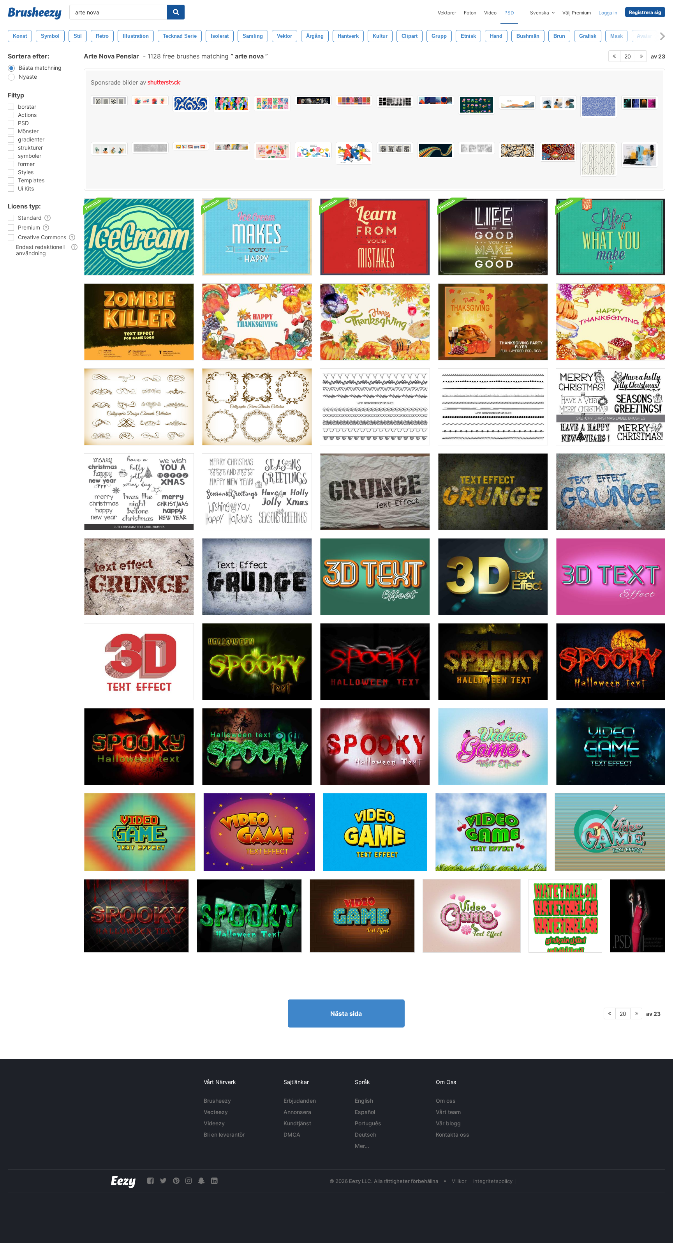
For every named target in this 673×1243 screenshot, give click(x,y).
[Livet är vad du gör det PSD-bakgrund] (610, 236)
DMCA (292, 1134)
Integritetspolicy (493, 1181)
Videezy (214, 1123)
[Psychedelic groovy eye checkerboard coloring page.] (558, 152)
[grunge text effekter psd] (493, 491)
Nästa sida (346, 1013)
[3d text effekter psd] (610, 576)
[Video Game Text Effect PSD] (493, 746)
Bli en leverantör (224, 1134)
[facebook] (150, 1181)
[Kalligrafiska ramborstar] (257, 406)
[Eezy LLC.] (123, 1181)
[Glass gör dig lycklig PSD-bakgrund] (257, 236)
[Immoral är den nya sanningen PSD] (637, 916)
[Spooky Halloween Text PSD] (375, 661)
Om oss (446, 1100)
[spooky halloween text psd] (257, 661)
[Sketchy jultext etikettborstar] (139, 491)
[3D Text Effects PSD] (375, 576)
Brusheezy (217, 1100)
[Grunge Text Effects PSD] (375, 491)
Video (490, 13)
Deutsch (365, 1134)
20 (627, 56)
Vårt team (448, 1112)
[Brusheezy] (35, 13)
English (364, 1100)
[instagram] (188, 1181)
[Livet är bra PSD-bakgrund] (493, 236)
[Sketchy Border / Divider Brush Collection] (493, 406)
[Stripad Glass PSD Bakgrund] (139, 236)
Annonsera (297, 1112)
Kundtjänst (297, 1123)
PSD (509, 13)
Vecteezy (216, 1112)
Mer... (362, 1145)
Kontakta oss (452, 1134)
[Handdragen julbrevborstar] (257, 491)
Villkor (459, 1181)
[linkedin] (214, 1181)
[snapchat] (201, 1181)
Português (368, 1123)
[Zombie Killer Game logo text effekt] (139, 321)
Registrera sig (645, 12)
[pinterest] (176, 1181)
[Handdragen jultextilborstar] (610, 406)
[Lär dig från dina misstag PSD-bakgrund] (375, 236)
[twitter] (163, 1181)
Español (365, 1112)
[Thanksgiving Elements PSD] (257, 321)
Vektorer (447, 13)
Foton (470, 13)
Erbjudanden (300, 1100)
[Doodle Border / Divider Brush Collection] (375, 406)
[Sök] (176, 12)
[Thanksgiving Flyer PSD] (493, 321)
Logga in (608, 13)
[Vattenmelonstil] (565, 916)
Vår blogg (448, 1123)
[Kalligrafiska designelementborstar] (139, 406)
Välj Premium (576, 13)
